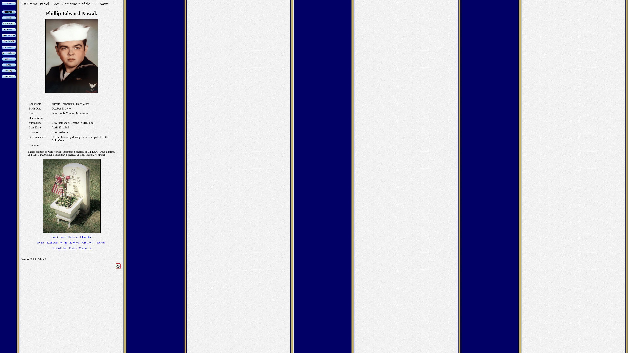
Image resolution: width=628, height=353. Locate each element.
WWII (63, 242)
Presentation (52, 242)
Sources (100, 242)
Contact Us (85, 248)
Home (40, 242)
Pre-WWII (74, 242)
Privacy (73, 248)
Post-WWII (87, 242)
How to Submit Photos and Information (71, 237)
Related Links (60, 248)
